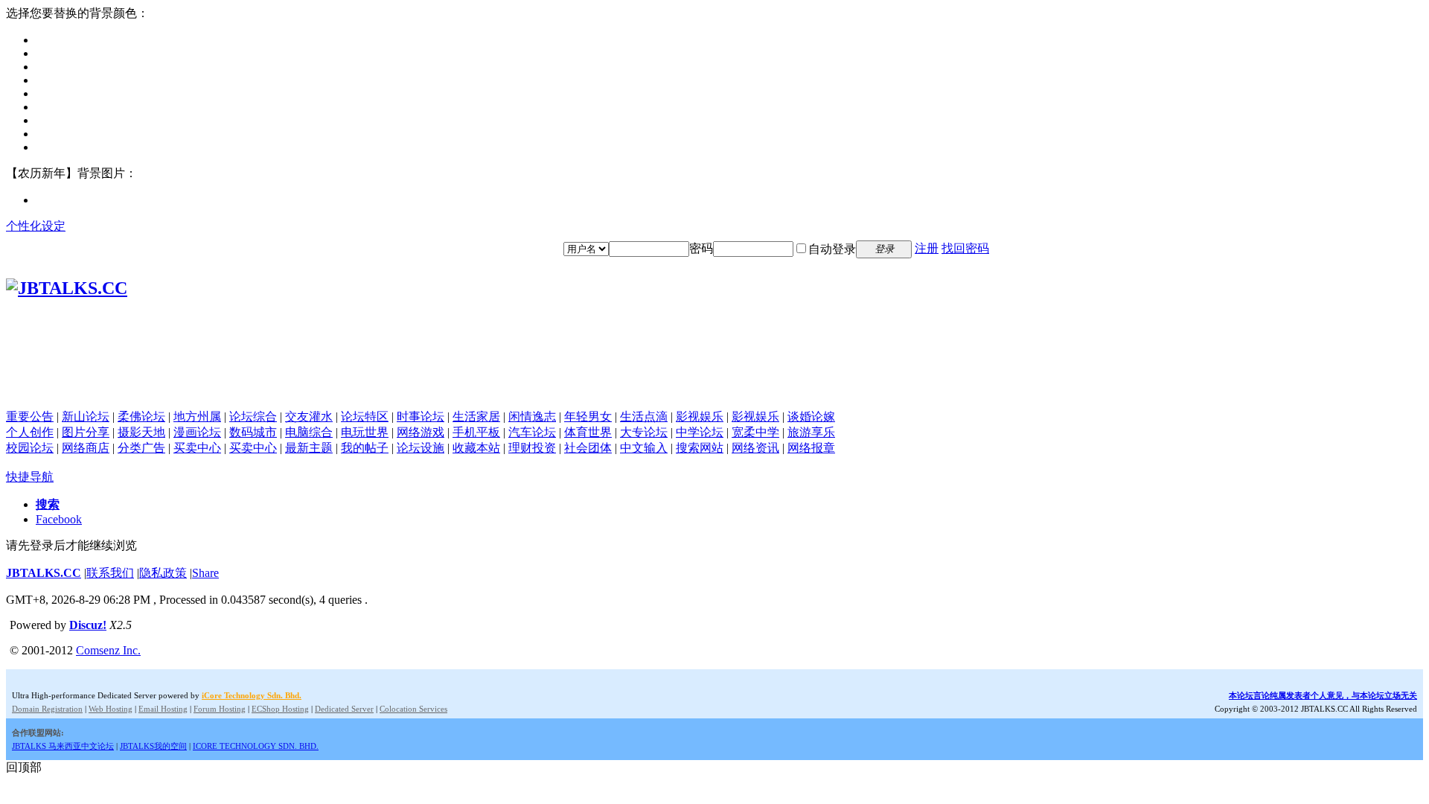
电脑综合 (309, 432)
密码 (701, 248)
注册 (927, 248)
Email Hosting (163, 708)
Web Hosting (110, 708)
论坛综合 (253, 416)
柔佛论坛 (141, 416)
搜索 (48, 504)
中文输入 (644, 447)
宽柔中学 (755, 432)
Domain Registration (47, 708)
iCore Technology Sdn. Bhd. (251, 695)
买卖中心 (197, 447)
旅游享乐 (811, 432)
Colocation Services (413, 708)
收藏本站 (476, 447)
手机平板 (476, 432)
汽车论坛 (532, 432)
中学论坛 (699, 432)
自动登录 (832, 249)
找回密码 (965, 248)
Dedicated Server (344, 708)
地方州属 (197, 416)
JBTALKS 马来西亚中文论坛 (63, 745)
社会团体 (588, 447)
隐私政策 (163, 573)
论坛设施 (420, 447)
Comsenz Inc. (108, 650)
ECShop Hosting (280, 708)
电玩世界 (365, 432)
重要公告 (30, 416)
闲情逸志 (532, 416)
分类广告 (141, 447)
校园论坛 (30, 447)
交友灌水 (309, 416)
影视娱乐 (699, 416)
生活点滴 (644, 416)
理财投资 (532, 447)
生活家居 (476, 416)
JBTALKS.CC (43, 573)
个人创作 (30, 432)
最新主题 (309, 447)
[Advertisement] (714, 375)
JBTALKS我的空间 (153, 745)
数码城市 (253, 432)
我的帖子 (365, 447)
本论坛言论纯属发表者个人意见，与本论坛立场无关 (1323, 695)
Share (205, 573)
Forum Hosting (220, 708)
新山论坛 (85, 416)
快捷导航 (30, 476)
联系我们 (110, 573)
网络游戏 (420, 432)
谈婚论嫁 (811, 416)
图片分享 (85, 432)
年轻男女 (588, 416)
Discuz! (87, 625)
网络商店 (85, 447)
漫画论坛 (197, 432)
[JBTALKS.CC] (66, 288)
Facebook (59, 519)
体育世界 (588, 432)
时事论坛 (420, 416)
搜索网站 (699, 447)
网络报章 (811, 447)
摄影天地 (141, 432)
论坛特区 (365, 416)
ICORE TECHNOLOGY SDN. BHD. (256, 745)
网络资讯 (755, 447)
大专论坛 (644, 432)
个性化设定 (35, 226)
